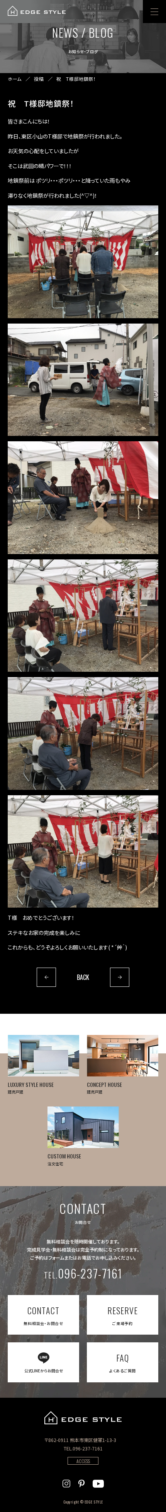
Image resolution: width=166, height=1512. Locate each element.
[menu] (154, 11)
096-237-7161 (83, 1273)
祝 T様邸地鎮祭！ (76, 79)
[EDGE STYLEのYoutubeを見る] (98, 1482)
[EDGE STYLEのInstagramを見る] (66, 1482)
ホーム (15, 79)
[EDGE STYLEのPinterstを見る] (81, 1482)
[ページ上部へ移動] (149, 1495)
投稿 (39, 79)
